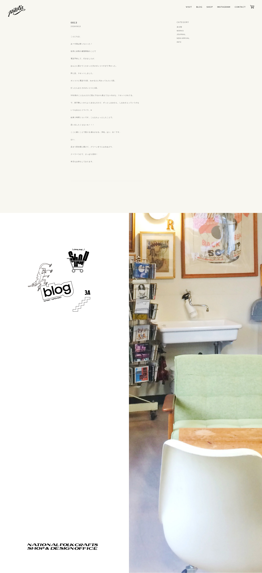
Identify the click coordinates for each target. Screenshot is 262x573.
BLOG (199, 7)
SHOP (210, 7)
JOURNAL (181, 34)
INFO (179, 42)
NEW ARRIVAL (183, 38)
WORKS (180, 31)
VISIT (189, 7)
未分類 (179, 27)
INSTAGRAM (223, 7)
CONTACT (240, 7)
